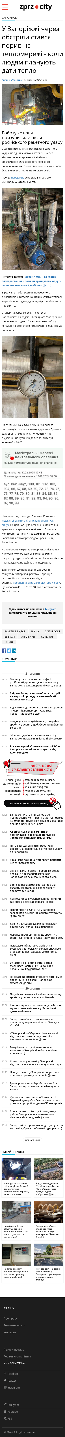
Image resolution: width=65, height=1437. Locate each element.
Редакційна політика (17, 1356)
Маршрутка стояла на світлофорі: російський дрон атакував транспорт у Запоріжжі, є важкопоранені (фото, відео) (35, 682)
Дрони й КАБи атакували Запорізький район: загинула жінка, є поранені (33, 925)
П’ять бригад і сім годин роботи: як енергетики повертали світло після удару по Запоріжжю (36, 848)
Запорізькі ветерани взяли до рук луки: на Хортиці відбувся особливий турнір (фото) (36, 1127)
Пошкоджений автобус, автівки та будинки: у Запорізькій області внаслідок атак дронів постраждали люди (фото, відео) (35, 950)
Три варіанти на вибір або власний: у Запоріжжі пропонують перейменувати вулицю (34, 1086)
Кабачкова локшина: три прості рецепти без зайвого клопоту (35, 861)
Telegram (50, 609)
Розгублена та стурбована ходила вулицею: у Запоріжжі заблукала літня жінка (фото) (33, 1050)
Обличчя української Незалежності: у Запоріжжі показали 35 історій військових (36, 737)
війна (35, 631)
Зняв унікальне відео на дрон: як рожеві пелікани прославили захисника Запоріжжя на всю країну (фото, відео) (35, 873)
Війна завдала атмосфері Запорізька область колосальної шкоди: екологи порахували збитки (33, 887)
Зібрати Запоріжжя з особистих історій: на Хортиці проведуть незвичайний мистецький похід (35, 696)
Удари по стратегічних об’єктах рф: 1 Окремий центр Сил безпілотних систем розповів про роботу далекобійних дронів (36, 1100)
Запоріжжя (10, 17)
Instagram (13, 1387)
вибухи (10, 636)
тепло (9, 642)
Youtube (12, 1411)
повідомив (17, 177)
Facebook (13, 1373)
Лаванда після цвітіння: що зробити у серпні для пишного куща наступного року (36, 936)
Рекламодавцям (14, 1325)
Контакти (10, 1332)
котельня (47, 636)
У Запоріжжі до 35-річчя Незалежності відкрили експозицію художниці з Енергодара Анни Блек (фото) (34, 1036)
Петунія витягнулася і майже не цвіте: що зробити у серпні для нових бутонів (36, 996)
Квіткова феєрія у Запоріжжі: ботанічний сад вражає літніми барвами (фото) (35, 900)
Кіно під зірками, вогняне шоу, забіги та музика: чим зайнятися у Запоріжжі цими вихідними (36, 1008)
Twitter (11, 1380)
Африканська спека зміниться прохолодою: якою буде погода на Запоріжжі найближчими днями (32, 834)
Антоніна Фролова (12, 79)
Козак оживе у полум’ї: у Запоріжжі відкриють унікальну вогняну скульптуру (35, 1063)
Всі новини (32, 1140)
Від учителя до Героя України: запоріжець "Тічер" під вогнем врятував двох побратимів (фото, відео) (36, 710)
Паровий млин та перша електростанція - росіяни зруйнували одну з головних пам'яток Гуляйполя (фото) (31, 281)
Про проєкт (11, 1318)
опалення (28, 636)
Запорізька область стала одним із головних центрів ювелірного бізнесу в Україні (34, 1022)
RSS (9, 1418)
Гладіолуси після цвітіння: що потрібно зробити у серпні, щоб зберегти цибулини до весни (36, 724)
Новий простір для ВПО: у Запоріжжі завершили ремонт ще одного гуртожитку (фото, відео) (36, 912)
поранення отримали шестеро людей (36, 582)
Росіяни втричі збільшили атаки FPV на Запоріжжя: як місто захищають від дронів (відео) (35, 749)
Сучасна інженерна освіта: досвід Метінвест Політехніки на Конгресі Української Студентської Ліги (31, 965)
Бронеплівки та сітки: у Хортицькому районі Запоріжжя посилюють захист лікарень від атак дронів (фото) (33, 1114)
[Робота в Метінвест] (32, 784)
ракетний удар (15, 631)
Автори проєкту (14, 1349)
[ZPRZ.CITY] (35, 7)
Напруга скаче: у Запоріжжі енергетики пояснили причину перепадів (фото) (34, 1074)
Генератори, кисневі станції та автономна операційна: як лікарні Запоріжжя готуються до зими (36, 979)
